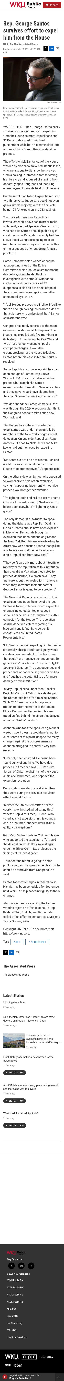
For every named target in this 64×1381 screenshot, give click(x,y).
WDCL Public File (15, 1294)
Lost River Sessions (17, 1337)
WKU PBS (11, 1330)
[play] (5, 1377)
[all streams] (59, 1377)
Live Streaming (14, 1323)
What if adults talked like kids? (20, 1113)
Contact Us (12, 1316)
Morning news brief (14, 1002)
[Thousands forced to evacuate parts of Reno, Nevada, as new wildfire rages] (14, 1040)
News (17, 941)
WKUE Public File (15, 1302)
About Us (11, 1309)
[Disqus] (32, 1199)
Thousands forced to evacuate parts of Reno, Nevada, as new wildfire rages (43, 1039)
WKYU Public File (15, 1280)
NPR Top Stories (37, 941)
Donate (53, 4)
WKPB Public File (15, 1287)
